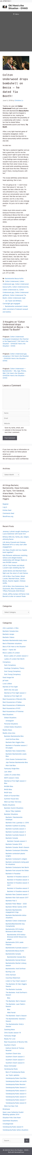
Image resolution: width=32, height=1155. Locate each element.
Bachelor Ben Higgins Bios (15, 742)
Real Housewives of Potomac (13, 711)
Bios (8, 998)
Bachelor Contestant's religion (16, 859)
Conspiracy (7, 662)
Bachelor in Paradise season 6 (18, 891)
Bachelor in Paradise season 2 (18, 877)
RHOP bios (8, 792)
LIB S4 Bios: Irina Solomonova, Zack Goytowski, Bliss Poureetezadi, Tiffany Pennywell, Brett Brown (15, 588)
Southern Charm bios (13, 1053)
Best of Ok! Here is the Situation (14, 646)
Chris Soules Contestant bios (16, 759)
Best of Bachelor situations (12, 643)
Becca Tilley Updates (13, 811)
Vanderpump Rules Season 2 (16, 1087)
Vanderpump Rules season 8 (16, 1103)
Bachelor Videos (8, 637)
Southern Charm (10, 1045)
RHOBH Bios (8, 786)
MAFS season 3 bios (11, 778)
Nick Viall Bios (11, 765)
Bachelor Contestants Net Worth (17, 867)
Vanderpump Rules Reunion (15, 1084)
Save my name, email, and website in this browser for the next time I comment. (15, 430)
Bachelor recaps (8, 634)
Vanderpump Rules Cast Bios (16, 1078)
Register (6, 504)
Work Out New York (11, 1106)
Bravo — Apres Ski (9, 650)
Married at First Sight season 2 (15, 693)
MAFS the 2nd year (11, 690)
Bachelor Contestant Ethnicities (17, 850)
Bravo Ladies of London (11, 653)
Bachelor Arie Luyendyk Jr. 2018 (17, 823)
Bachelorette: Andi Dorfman (16, 969)
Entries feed (7, 510)
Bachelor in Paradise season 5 (18, 888)
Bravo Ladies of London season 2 (16, 656)
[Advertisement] (16, 34)
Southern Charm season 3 (15, 1057)
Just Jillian (8, 772)
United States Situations (13, 727)
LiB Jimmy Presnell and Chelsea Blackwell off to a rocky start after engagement (15, 544)
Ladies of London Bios (12, 775)
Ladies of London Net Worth (14, 659)
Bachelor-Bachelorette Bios (14, 736)
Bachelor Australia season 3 (16, 832)
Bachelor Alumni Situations (13, 808)
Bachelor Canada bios (10, 631)
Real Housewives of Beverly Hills (14, 699)
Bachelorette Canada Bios (16, 957)
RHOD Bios (8, 789)
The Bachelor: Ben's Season (16, 1001)
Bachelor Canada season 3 (16, 841)
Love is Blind (7, 684)
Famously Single (10, 1036)
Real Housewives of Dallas (12, 702)
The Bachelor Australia (14, 989)
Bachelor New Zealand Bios (15, 751)
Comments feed (8, 513)
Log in (5, 507)
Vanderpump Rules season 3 (16, 1091)
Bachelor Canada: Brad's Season (17, 847)
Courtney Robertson (13, 978)
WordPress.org (8, 516)
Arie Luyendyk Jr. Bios (10, 628)
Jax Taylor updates (12, 1075)
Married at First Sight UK (13, 696)
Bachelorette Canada (13, 954)
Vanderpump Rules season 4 (16, 1094)
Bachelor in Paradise (13, 873)
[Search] (26, 1140)
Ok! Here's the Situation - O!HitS (18, 7)
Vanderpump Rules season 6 (13, 1127)
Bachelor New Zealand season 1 (17, 894)
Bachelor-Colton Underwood (16, 921)
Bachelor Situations (11, 814)
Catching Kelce (9, 1029)
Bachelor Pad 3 (11, 901)
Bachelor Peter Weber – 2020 (16, 904)
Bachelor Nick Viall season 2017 (17, 897)
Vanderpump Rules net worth (16, 1081)
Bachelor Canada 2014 (14, 844)
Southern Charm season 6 (15, 1063)
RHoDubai (6, 1109)
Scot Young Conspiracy (12, 671)
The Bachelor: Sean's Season (16, 1016)
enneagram (10, 721)
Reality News (7, 730)
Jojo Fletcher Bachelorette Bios (17, 762)
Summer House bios (11, 799)
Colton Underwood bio (20, 287)
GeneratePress (19, 1152)
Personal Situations (11, 724)
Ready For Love (9, 1039)
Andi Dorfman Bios (12, 739)
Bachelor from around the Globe (17, 870)
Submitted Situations (10, 1121)
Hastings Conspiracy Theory (14, 668)
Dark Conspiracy (10, 665)
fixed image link (8, 677)
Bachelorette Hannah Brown (16, 960)
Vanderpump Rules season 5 (16, 1097)
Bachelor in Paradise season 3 (18, 880)
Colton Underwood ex (10, 290)
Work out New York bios (12, 802)
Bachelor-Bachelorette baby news (15, 640)
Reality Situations (9, 805)
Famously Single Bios (11, 768)
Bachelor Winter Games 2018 (16, 907)
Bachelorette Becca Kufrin (14, 278)
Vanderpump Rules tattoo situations (15, 1130)
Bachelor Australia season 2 (16, 829)
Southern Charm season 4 (15, 1060)
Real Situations (8, 714)
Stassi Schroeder (10, 1066)
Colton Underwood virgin (17, 298)
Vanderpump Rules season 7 (16, 1100)
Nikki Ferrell (11, 1012)
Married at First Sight (10, 687)
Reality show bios (9, 733)
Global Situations (10, 718)
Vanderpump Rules (11, 1069)
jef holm (5, 680)
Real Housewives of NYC (11, 708)
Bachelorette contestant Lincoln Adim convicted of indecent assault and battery (15, 309)
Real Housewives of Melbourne (14, 705)
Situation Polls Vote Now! (12, 1117)
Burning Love (10, 972)
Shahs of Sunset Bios (11, 796)
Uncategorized (8, 1124)
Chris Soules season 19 (12, 1033)
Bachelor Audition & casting (15, 826)
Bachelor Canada (12, 838)
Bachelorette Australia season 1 (17, 948)
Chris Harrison (11, 975)
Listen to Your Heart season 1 (16, 981)
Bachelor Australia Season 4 (16, 835)
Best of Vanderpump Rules (15, 1072)
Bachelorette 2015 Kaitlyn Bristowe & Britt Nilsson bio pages (17, 937)
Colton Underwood (12, 281)
